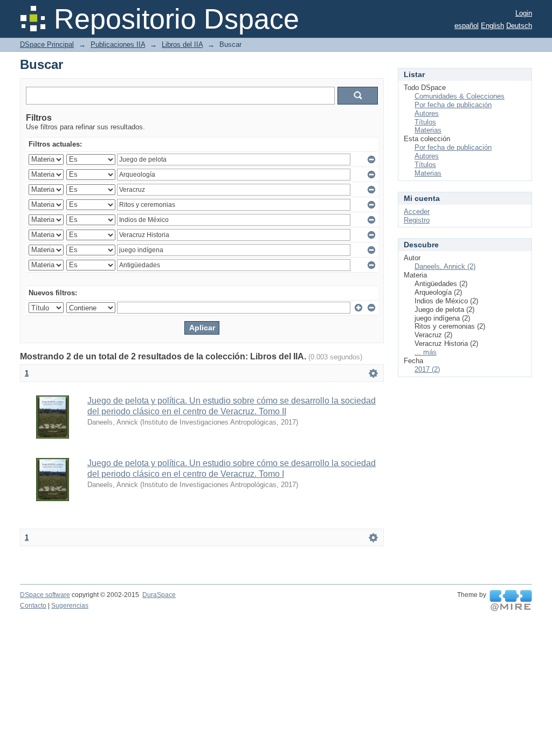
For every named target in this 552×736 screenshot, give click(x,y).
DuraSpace (159, 595)
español (466, 26)
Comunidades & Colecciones (460, 96)
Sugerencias (69, 605)
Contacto (33, 605)
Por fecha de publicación (453, 105)
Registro (417, 220)
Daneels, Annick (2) (445, 266)
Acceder (417, 211)
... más (426, 352)
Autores (427, 113)
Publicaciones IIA (118, 44)
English (492, 26)
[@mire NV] (510, 601)
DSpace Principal (47, 44)
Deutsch (519, 26)
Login (523, 13)
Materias (428, 130)
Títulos (425, 122)
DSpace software (45, 595)
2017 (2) (427, 369)
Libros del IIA (182, 44)
